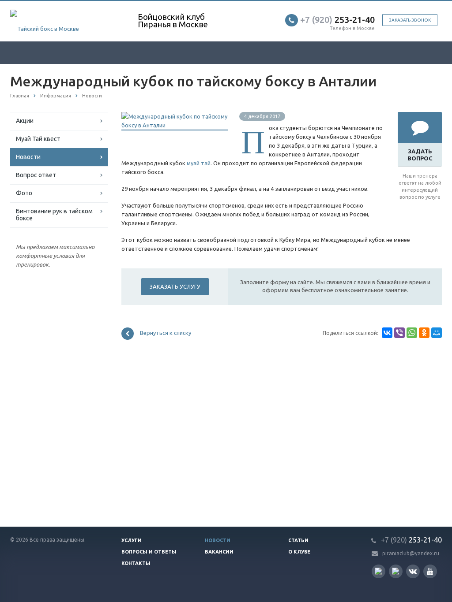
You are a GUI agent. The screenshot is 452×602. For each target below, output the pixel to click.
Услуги (131, 540)
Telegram (396, 571)
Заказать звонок (410, 20)
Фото (24, 193)
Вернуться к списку (165, 333)
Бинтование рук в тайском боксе (54, 215)
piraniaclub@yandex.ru (410, 553)
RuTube (378, 571)
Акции (25, 120)
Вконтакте (413, 571)
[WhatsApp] (412, 332)
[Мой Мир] (436, 332)
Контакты (136, 563)
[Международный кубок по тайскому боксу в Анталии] (174, 116)
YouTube (430, 571)
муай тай (199, 163)
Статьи (298, 540)
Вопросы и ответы (149, 551)
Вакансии (219, 551)
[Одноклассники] (424, 332)
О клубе (299, 551)
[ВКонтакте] (387, 332)
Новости (28, 156)
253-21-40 (337, 19)
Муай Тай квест (38, 138)
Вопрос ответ (36, 174)
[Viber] (399, 332)
